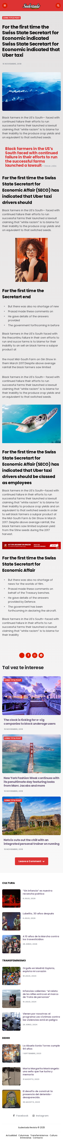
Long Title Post (11, 18)
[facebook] (28, 655)
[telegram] (41, 655)
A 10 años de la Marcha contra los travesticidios (41, 938)
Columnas (23, 1135)
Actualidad (11, 1135)
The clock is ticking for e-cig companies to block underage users (30, 722)
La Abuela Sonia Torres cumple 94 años (41, 1047)
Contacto (38, 1137)
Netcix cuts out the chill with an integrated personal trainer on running (31, 842)
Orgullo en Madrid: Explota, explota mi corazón (39, 970)
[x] (21, 655)
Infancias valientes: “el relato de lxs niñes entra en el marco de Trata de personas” (40, 994)
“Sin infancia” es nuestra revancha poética (37, 892)
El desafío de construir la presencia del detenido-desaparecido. (38, 1094)
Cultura (53, 1135)
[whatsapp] (34, 655)
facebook (22, 1115)
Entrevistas (25, 1137)
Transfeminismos (39, 1135)
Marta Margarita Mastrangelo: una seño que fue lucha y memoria (41, 1071)
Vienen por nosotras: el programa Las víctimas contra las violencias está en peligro (41, 1017)
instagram (42, 1115)
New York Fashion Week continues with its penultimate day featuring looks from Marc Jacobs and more (31, 782)
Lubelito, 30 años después (38, 913)
